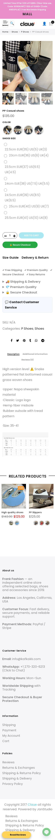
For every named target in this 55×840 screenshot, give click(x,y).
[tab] (13, 354)
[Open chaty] (46, 832)
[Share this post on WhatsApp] (36, 341)
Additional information (35, 354)
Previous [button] (8, 66)
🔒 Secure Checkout (20, 245)
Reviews (8, 762)
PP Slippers (35, 512)
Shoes (15, 31)
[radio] (7, 130)
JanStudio (44, 809)
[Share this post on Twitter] (17, 341)
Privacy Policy (12, 784)
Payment (9, 730)
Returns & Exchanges (18, 767)
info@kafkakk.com (26, 659)
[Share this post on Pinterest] (24, 341)
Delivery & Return (35, 257)
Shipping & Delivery (17, 778)
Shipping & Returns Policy (21, 773)
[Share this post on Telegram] (42, 341)
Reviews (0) (28, 360)
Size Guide (10, 257)
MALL (27, 14)
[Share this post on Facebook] (11, 341)
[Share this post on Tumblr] (30, 341)
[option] (27, 66)
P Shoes (25, 31)
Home (5, 31)
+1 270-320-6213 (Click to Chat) (23, 668)
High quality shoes (12, 512)
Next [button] (47, 66)
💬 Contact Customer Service (22, 305)
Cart (5, 741)
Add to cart (31, 235)
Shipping (9, 725)
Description (13, 354)
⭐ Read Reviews (16, 834)
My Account (11, 735)
